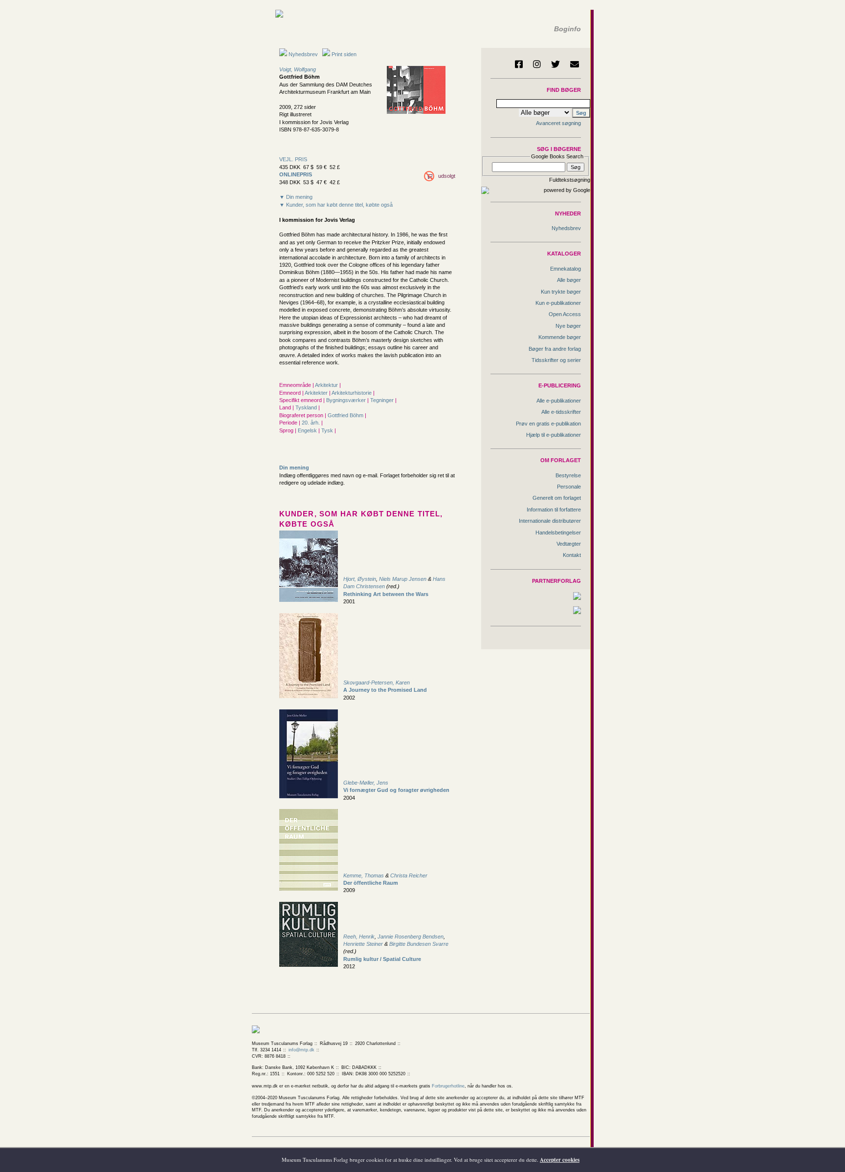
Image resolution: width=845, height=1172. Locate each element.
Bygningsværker (346, 400)
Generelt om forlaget (557, 498)
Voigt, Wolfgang (297, 69)
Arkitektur (327, 385)
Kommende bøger (559, 337)
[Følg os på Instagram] (537, 64)
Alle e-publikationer (558, 401)
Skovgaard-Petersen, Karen (376, 682)
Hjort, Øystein (359, 579)
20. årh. (311, 423)
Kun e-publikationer (558, 303)
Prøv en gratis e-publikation (548, 423)
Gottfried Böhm (346, 415)
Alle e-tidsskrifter (561, 412)
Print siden (344, 54)
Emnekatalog (565, 269)
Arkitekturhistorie (352, 393)
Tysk (327, 430)
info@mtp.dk (301, 1049)
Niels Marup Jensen (402, 579)
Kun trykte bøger (561, 292)
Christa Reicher (408, 875)
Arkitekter (317, 393)
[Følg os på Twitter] (555, 64)
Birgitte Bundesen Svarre (418, 944)
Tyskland (306, 407)
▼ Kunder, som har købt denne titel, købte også (336, 205)
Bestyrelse (568, 475)
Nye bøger (568, 326)
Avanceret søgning (558, 123)
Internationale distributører (550, 521)
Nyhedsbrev (302, 54)
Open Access (565, 314)
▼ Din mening (295, 197)
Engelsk (308, 430)
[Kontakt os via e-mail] (574, 64)
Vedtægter (568, 544)
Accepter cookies (559, 1160)
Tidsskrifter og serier (556, 360)
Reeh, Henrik (359, 936)
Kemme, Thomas (363, 875)
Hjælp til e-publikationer (553, 435)
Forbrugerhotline (448, 1086)
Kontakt (572, 555)
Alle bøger (569, 280)
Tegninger (382, 400)
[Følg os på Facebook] (519, 64)
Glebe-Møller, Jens (365, 783)
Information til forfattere (554, 509)
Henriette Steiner (363, 944)
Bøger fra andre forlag (555, 349)
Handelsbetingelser (558, 532)
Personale (569, 487)
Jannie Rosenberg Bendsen (411, 936)
